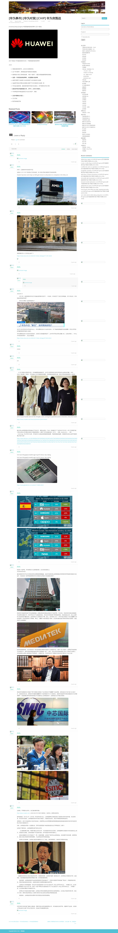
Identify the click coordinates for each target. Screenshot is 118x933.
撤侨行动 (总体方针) (86, 121)
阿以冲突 (84, 141)
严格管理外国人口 (86, 118)
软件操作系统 (86, 76)
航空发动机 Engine (87, 78)
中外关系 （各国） (86, 107)
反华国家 (84, 109)
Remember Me (86, 37)
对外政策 (83, 92)
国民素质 (84, 89)
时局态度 (84, 56)
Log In (83, 39)
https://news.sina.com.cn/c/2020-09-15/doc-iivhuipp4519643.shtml (34, 338)
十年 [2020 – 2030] (87, 70)
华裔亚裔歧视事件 (86, 136)
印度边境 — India (86, 112)
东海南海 (84, 98)
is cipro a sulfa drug (86, 163)
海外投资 (84, 132)
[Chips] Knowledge (42, 124)
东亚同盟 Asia (85, 96)
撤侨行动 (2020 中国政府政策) (88, 125)
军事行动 (83, 111)
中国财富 (84, 151)
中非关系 (84, 105)
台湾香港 (84, 99)
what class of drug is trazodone (89, 174)
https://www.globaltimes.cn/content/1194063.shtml (30, 485)
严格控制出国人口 (86, 116)
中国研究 (83, 62)
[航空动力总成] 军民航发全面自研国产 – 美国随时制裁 (65, 125)
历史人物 (84, 143)
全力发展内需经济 (86, 85)
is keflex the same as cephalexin (89, 167)
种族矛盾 (84, 140)
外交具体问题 (85, 94)
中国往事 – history (86, 147)
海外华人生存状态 (86, 134)
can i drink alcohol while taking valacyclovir (92, 195)
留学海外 (84, 130)
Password (83, 32)
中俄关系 (84, 103)
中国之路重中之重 (86, 81)
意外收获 (84, 60)
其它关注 (84, 54)
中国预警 (84, 67)
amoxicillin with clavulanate (88, 178)
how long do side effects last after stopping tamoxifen (95, 189)
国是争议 (84, 90)
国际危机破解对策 (86, 52)
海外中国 (83, 114)
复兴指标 (84, 83)
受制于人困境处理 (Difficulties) (89, 51)
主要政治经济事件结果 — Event (89, 47)
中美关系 (84, 101)
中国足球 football (86, 63)
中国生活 (83, 145)
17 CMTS (43, 21)
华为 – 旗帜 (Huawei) (87, 74)
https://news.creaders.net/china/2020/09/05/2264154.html (32, 419)
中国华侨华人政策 (86, 120)
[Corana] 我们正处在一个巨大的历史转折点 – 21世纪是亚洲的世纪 (24, 921)
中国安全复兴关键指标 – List (88, 49)
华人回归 (84, 129)
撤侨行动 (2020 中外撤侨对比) (88, 127)
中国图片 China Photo (87, 149)
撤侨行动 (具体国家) (86, 123)
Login (16, 139)
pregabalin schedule (86, 170)
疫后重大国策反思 (86, 65)
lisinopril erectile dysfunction (88, 182)
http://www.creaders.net (23, 813)
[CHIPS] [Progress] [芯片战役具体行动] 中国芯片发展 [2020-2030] (19, 125)
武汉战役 (84, 58)
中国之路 (84, 80)
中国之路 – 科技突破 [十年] (88, 69)
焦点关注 (36, 21)
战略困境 (84, 87)
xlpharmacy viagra (85, 159)
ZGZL (11, 21)
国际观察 (83, 138)
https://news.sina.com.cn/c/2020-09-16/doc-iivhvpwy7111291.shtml (34, 256)
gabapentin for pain (86, 185)
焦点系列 (83, 45)
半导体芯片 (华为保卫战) (29, 21)
